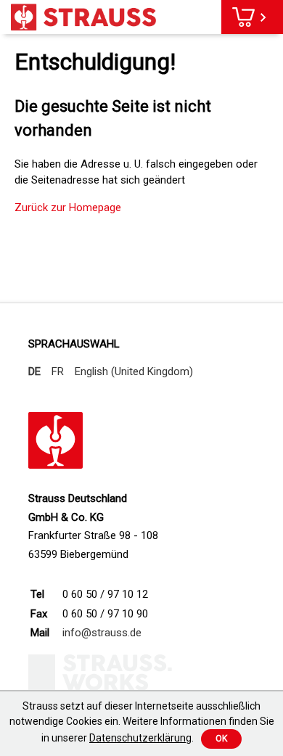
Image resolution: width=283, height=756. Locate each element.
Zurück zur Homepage (68, 207)
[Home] (83, 17)
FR (58, 371)
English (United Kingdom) (134, 371)
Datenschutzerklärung (140, 738)
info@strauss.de (102, 632)
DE (34, 371)
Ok (221, 739)
